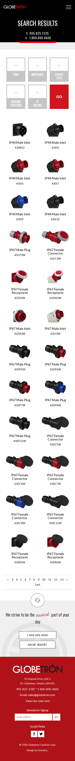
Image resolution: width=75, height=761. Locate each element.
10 (43, 579)
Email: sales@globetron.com (37, 695)
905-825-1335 (25, 689)
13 (61, 579)
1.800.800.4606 (38, 37)
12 (55, 579)
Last (37, 584)
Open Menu (68, 7)
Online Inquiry (37, 644)
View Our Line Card (37, 701)
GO (59, 97)
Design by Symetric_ (37, 750)
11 (49, 579)
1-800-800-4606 (37, 635)
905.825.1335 (39, 33)
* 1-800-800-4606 (47, 689)
